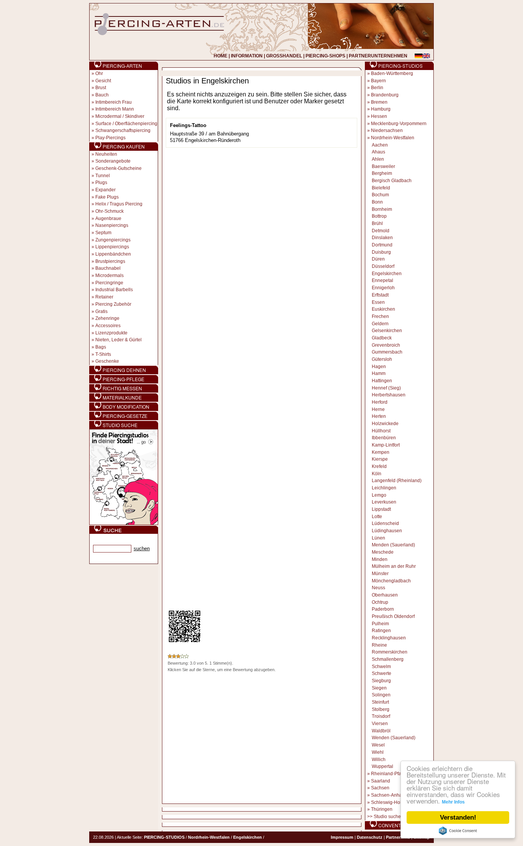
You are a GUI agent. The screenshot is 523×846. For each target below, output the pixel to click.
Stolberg (380, 709)
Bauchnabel (108, 268)
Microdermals (109, 275)
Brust (100, 87)
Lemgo (379, 495)
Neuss (378, 587)
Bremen (379, 102)
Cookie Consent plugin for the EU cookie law (458, 830)
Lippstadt (381, 509)
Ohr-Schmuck (109, 211)
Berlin (377, 87)
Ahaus (378, 152)
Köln (376, 473)
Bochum (380, 194)
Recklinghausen (389, 638)
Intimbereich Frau (113, 102)
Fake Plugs (107, 197)
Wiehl (378, 752)
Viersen (380, 723)
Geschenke (107, 361)
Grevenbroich (386, 345)
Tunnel (102, 175)
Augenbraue (108, 218)
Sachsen (380, 788)
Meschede (383, 552)
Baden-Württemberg (392, 73)
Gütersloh (382, 359)
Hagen (379, 366)
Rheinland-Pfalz (388, 773)
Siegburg (381, 680)
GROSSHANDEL (284, 56)
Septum (103, 232)
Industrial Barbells (114, 289)
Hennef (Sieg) (386, 388)
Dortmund (382, 245)
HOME (220, 56)
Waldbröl (381, 731)
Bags (100, 347)
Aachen (380, 145)
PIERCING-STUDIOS (164, 837)
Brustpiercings (110, 261)
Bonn (377, 202)
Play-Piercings (110, 137)
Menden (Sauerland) (393, 545)
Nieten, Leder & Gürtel (118, 339)
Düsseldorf (383, 266)
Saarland (380, 781)
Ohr (99, 73)
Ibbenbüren (384, 437)
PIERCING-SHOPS (325, 56)
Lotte (377, 516)
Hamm (379, 373)
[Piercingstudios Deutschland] (123, 523)
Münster (380, 573)
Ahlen (378, 159)
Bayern (378, 80)
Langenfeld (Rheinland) (397, 480)
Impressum (342, 837)
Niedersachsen (387, 130)
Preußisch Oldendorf (393, 616)
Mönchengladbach (391, 581)
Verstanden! (458, 817)
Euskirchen (383, 309)
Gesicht (103, 80)
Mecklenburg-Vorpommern (399, 123)
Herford (379, 402)
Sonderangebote (113, 161)
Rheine (379, 645)
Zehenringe (107, 318)
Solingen (381, 695)
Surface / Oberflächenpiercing (126, 123)
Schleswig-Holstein (391, 802)
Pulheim (380, 623)
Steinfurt (380, 702)
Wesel (378, 745)
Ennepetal (382, 280)
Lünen (378, 538)
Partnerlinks (398, 837)
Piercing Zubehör (113, 304)
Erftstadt (380, 295)
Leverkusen (384, 502)
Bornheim (382, 209)
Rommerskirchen (389, 652)
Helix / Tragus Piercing (118, 204)
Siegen (379, 688)
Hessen (379, 116)
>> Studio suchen (385, 816)
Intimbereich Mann (114, 109)
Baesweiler (383, 166)
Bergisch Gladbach (392, 180)
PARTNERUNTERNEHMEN (378, 56)
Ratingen (381, 630)
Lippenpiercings (112, 246)
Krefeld (379, 466)
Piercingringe (109, 282)
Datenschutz (369, 837)
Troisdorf (381, 716)
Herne (378, 409)
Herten (379, 416)
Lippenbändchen (113, 254)
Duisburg (381, 252)
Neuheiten (106, 154)
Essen (378, 302)
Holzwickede (385, 423)
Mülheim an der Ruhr (394, 566)
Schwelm (381, 666)
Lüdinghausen (387, 530)
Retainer (104, 297)
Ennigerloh (383, 287)
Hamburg (381, 109)
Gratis (101, 311)
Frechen (380, 316)
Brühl (377, 223)
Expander (105, 189)
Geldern (380, 323)
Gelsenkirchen (387, 330)
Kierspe (380, 459)
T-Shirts (103, 354)
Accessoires (108, 325)
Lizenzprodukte (111, 333)
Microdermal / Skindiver (119, 116)
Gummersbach (387, 352)
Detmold (380, 230)
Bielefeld (381, 188)
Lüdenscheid (385, 523)
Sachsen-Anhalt (387, 795)
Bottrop (379, 216)
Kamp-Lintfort (386, 445)
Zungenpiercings (113, 240)
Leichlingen (384, 488)
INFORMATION (247, 56)
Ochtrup (380, 602)
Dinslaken (382, 237)
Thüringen (381, 809)
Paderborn (383, 609)
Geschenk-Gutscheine (118, 168)
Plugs (101, 182)
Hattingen (382, 380)
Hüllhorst (381, 431)
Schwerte (381, 673)
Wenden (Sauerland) (393, 737)
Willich (379, 759)
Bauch (102, 95)
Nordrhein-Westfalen (392, 137)
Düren (378, 259)
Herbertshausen (388, 395)
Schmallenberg (388, 659)
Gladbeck (382, 338)
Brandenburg (385, 95)
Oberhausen (385, 595)
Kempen (380, 452)
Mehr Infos (453, 802)
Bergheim (382, 173)
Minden (379, 559)
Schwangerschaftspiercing (122, 130)
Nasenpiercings (111, 225)
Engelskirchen (387, 273)
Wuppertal (382, 766)
